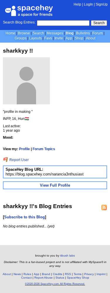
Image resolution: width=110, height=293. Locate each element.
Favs (48, 38)
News (17, 274)
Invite (59, 38)
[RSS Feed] (104, 207)
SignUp (102, 4)
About (90, 38)
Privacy (89, 274)
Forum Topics (44, 149)
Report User (19, 160)
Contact (26, 277)
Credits (57, 274)
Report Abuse (43, 277)
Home (10, 33)
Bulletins (83, 33)
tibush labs (67, 255)
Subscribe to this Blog (24, 217)
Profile (24, 149)
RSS (68, 274)
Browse (24, 33)
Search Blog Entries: (19, 22)
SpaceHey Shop (78, 277)
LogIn (88, 4)
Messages (55, 33)
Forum (97, 33)
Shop (79, 38)
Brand (46, 274)
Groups (20, 38)
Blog (69, 33)
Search (99, 23)
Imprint (101, 274)
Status (59, 277)
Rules (27, 274)
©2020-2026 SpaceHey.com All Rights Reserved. (55, 283)
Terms (78, 274)
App (69, 38)
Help (77, 4)
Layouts (35, 38)
